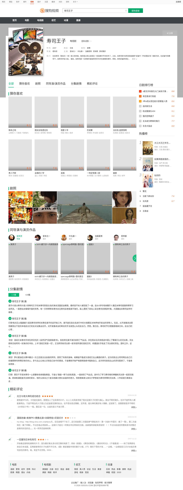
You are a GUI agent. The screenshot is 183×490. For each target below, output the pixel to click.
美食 (99, 469)
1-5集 (14, 295)
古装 (51, 469)
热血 (113, 469)
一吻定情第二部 (93, 173)
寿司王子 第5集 (19, 370)
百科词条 (85, 41)
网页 (3, 2)
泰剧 (67, 469)
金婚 (63, 173)
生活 (94, 469)
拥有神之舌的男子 (120, 276)
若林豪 (95, 51)
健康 (78, 20)
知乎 (17, 2)
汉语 (46, 2)
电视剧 (40, 20)
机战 (129, 469)
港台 (23, 472)
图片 (25, 2)
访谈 (89, 469)
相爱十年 (64, 130)
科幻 (34, 469)
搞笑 (124, 469)
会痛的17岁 (39, 173)
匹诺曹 (90, 130)
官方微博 (108, 483)
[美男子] (20, 258)
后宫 (108, 469)
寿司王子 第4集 (19, 353)
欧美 (12, 472)
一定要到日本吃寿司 (26, 439)
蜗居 (115, 173)
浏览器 (90, 483)
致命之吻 (12, 130)
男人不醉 (12, 173)
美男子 (11, 276)
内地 (28, 472)
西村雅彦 (102, 51)
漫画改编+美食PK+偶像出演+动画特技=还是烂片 (40, 418)
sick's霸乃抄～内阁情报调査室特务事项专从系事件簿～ (58, 276)
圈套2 (89, 276)
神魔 (108, 472)
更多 (133, 59)
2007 (54, 48)
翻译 (53, 2)
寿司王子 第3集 (19, 336)
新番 (119, 469)
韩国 (18, 472)
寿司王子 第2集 (19, 318)
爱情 (18, 469)
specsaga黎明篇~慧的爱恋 (72, 276)
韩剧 (49, 472)
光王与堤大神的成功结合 (28, 396)
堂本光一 (73, 51)
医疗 (39, 2)
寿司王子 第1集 (19, 301)
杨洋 (55, 472)
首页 (14, 20)
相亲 (81, 472)
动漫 (66, 20)
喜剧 (12, 469)
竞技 (87, 472)
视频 (32, 2)
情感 (76, 469)
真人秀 (82, 469)
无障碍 (178, 2)
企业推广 (75, 483)
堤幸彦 (55, 51)
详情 (133, 407)
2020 (119, 472)
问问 (60, 2)
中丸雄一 (81, 51)
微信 (10, 2)
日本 (71, 48)
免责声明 (99, 483)
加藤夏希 (88, 51)
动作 (23, 469)
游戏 (76, 472)
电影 (27, 20)
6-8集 (28, 295)
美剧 (44, 472)
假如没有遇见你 (41, 130)
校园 (113, 472)
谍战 (62, 469)
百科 (67, 2)
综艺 (54, 20)
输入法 (83, 483)
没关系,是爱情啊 (120, 130)
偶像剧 (45, 469)
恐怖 (28, 469)
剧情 (88, 48)
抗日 (57, 469)
